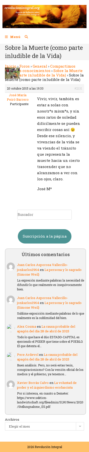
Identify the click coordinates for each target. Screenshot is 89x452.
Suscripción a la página (45, 236)
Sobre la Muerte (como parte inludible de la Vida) (44, 72)
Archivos (12, 419)
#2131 (78, 88)
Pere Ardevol (27, 354)
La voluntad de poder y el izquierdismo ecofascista (47, 385)
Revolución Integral (48, 447)
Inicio (10, 66)
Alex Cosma (26, 326)
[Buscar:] (24, 36)
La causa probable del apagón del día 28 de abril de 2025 (46, 329)
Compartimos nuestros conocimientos (40, 68)
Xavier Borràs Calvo (33, 382)
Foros (24, 66)
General (40, 66)
